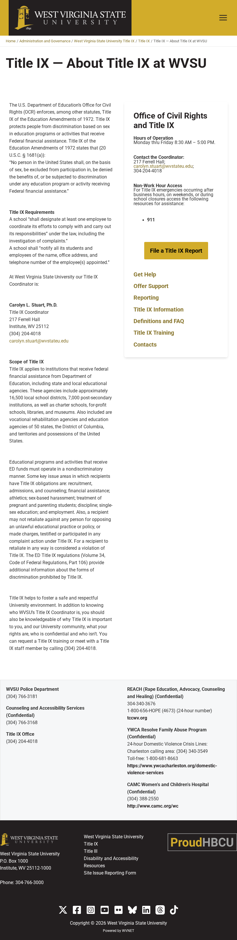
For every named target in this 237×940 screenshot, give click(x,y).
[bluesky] (132, 910)
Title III (90, 851)
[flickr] (118, 910)
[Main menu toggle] (223, 18)
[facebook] (77, 910)
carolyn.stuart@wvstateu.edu (38, 341)
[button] (176, 250)
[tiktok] (174, 910)
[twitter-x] (63, 910)
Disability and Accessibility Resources (111, 862)
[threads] (160, 910)
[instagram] (90, 910)
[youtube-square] (104, 910)
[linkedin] (146, 910)
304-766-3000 (29, 882)
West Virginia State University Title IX (114, 840)
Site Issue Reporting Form (110, 873)
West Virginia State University (137, 923)
